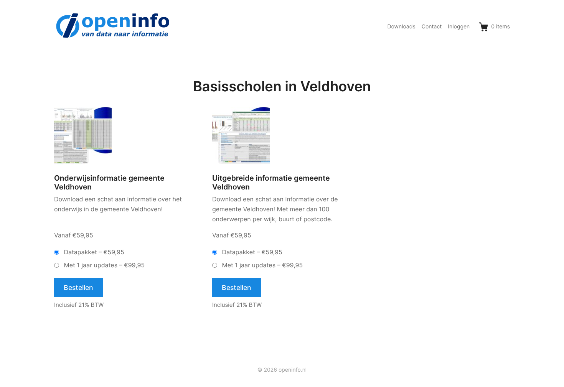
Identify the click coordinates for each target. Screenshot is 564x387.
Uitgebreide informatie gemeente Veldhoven (271, 182)
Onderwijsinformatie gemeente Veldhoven (109, 182)
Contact (432, 26)
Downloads (401, 26)
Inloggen (459, 26)
